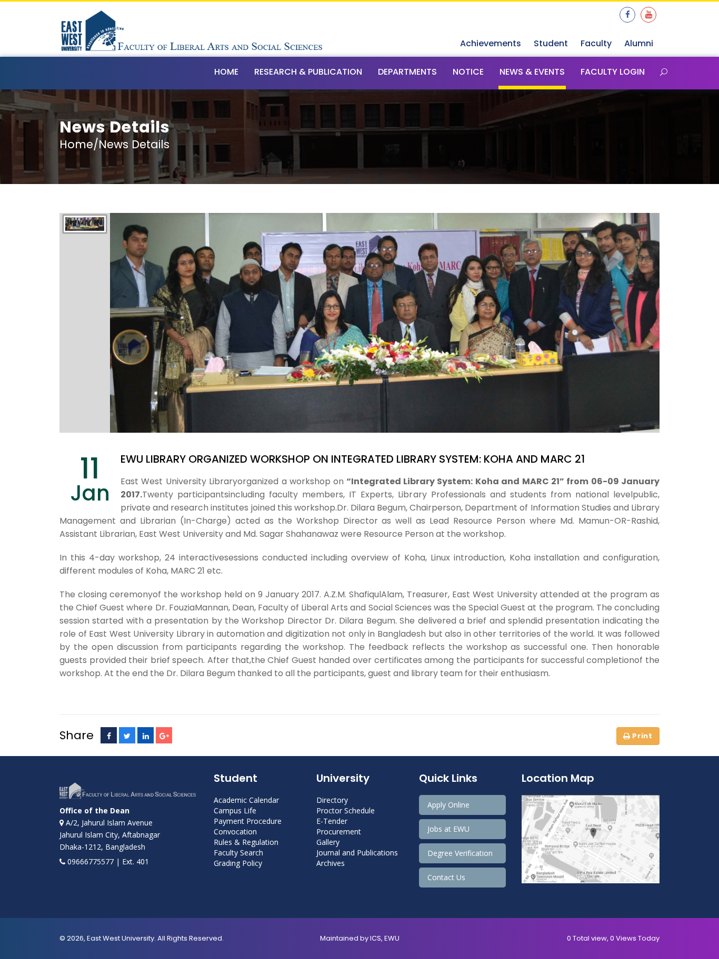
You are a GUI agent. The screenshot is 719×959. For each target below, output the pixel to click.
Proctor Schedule (345, 810)
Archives (330, 863)
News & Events (532, 72)
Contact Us (446, 877)
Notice (468, 72)
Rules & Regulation (246, 842)
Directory (332, 800)
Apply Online (448, 805)
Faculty (596, 43)
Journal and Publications (357, 853)
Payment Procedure (248, 821)
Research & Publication (308, 72)
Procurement (338, 831)
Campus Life (235, 810)
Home (226, 72)
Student (551, 43)
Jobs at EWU (448, 829)
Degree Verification (460, 853)
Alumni (638, 43)
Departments (407, 72)
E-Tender (331, 821)
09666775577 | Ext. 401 (107, 861)
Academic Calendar (246, 800)
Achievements (490, 43)
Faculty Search (238, 853)
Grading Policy (238, 863)
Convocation (235, 831)
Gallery (327, 842)
